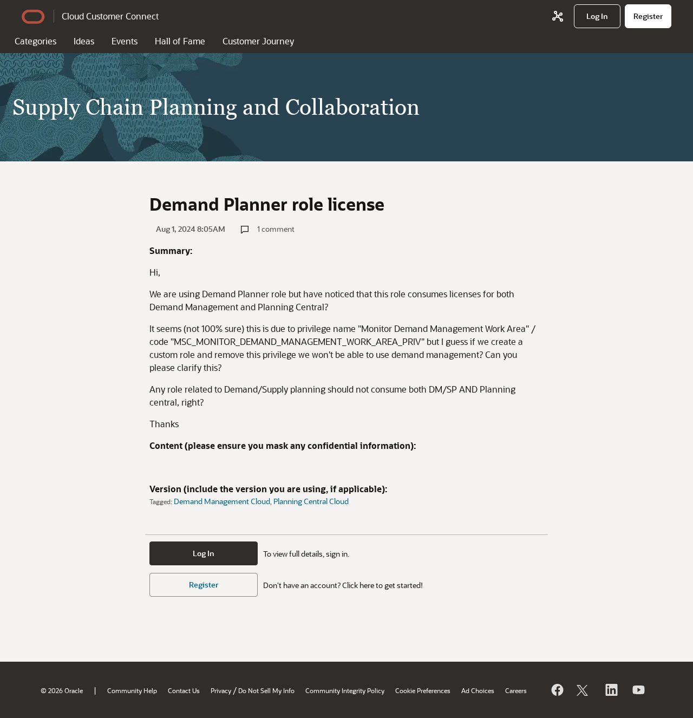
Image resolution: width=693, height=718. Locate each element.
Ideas (84, 41)
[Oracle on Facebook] (557, 689)
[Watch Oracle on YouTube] (638, 689)
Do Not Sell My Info (266, 690)
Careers (516, 690)
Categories (35, 41)
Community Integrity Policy (344, 690)
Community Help (132, 690)
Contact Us (184, 690)
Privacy (221, 690)
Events (125, 41)
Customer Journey (258, 41)
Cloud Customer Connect (110, 16)
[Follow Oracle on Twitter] (584, 689)
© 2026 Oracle (62, 690)
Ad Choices (477, 690)
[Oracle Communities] (557, 16)
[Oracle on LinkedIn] (611, 689)
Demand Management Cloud (222, 501)
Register (203, 584)
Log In (203, 553)
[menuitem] (597, 16)
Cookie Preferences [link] (422, 690)
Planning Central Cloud (311, 501)
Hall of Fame (180, 41)
